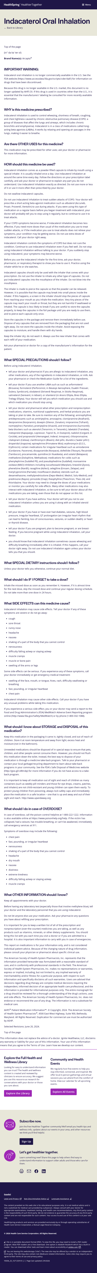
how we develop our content (68, 1045)
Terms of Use (38, 1045)
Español (7, 1194)
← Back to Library (13, 27)
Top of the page (12, 1032)
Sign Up (26, 1141)
